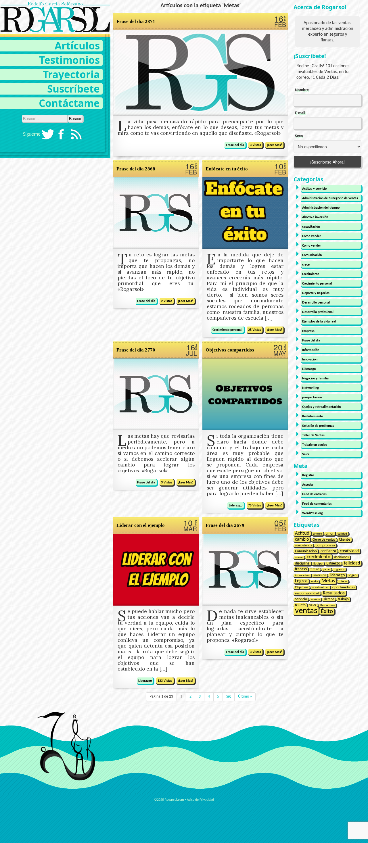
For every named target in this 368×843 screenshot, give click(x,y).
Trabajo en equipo (314, 445)
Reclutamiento (312, 416)
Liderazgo (235, 505)
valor (312, 605)
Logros (301, 581)
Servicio (301, 599)
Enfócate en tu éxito (227, 169)
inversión (319, 575)
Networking (310, 388)
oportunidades (343, 587)
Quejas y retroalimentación (321, 407)
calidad (342, 533)
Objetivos (301, 587)
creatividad (349, 551)
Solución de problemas (318, 426)
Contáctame (69, 103)
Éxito (327, 611)
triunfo (300, 605)
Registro (308, 475)
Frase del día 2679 (225, 525)
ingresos (339, 569)
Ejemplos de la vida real (319, 321)
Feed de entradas (314, 494)
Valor (305, 454)
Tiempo (328, 599)
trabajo (343, 599)
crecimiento (318, 556)
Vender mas (327, 605)
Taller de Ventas (313, 435)
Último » (245, 696)
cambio (302, 539)
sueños (315, 599)
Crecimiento (310, 274)
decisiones (341, 557)
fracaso (301, 569)
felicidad (352, 563)
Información (310, 350)
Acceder (307, 485)
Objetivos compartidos (230, 350)
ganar (326, 569)
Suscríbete (73, 88)
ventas (306, 611)
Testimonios (69, 60)
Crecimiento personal (227, 330)
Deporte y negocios (315, 293)
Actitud (302, 533)
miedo (343, 581)
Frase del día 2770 (135, 350)
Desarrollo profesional (318, 312)
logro (352, 575)
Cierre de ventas (324, 539)
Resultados (334, 593)
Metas (328, 581)
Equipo (318, 563)
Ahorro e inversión (315, 217)
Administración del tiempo (321, 208)
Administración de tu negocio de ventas (330, 198)
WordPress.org (312, 513)
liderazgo (337, 575)
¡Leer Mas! (274, 145)
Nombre (302, 90)
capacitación (311, 226)
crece (306, 264)
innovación (302, 575)
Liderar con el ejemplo (140, 525)
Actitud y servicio (314, 189)
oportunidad (320, 587)
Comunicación (312, 255)
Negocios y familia (315, 378)
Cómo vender (311, 236)
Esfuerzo (333, 563)
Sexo (299, 136)
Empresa (308, 331)
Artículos (77, 45)
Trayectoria (71, 74)
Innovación (309, 359)
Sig (228, 696)
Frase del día (235, 145)
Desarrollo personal (316, 302)
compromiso (325, 545)
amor (330, 533)
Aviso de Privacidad (200, 800)
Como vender (311, 245)
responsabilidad (307, 593)
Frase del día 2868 (135, 169)
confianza (328, 551)
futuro (314, 569)
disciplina (302, 563)
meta (314, 581)
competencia (303, 545)
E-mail (300, 113)
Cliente (344, 539)
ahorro (317, 533)
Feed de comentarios (317, 504)
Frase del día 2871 (135, 21)
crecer (299, 557)
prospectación (312, 397)
